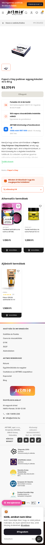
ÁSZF (5, 347)
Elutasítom (8, 539)
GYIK (5, 342)
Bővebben (25, 525)
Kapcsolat (7, 376)
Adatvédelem (8, 351)
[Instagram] (26, 439)
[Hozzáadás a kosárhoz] (12, 250)
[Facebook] (19, 439)
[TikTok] (38, 439)
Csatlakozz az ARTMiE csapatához (17, 372)
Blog (5, 380)
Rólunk (6, 363)
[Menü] (3, 12)
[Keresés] (26, 12)
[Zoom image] (21, 50)
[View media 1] (6, 67)
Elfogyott (22, 94)
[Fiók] (31, 12)
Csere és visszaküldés (12, 338)
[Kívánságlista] (36, 12)
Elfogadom (22, 532)
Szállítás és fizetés (11, 334)
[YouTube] (32, 439)
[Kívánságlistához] (18, 206)
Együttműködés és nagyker (14, 368)
